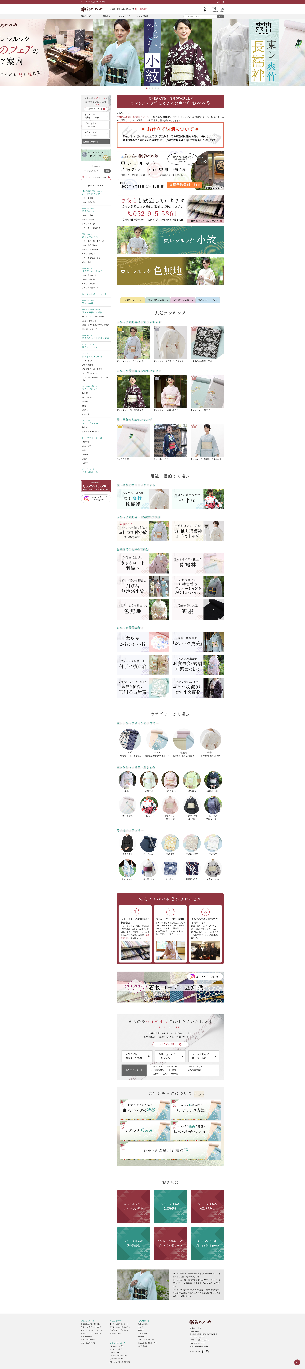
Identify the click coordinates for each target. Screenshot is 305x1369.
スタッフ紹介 (142, 1333)
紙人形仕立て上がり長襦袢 (93, 316)
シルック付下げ (88, 224)
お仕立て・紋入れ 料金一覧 (165, 1074)
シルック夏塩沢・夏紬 (91, 258)
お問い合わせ (142, 1346)
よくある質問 (142, 16)
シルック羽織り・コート (92, 288)
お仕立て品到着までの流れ (92, 116)
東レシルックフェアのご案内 (120, 1362)
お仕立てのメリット (94, 109)
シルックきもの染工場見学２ (207, 1206)
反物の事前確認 (194, 1070)
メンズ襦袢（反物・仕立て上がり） (95, 378)
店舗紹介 (106, 16)
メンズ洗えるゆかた (90, 373)
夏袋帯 (85, 455)
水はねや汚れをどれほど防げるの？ (207, 1243)
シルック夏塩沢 (88, 284)
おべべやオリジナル (90, 432)
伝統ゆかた (86, 410)
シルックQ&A (114, 1352)
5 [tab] (158, 88)
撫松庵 (85, 393)
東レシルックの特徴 (117, 1346)
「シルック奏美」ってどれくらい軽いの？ (170, 1243)
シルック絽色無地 (89, 245)
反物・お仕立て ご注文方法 (167, 1056)
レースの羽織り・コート (94, 294)
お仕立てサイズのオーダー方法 (93, 134)
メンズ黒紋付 (87, 365)
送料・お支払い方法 (88, 1340)
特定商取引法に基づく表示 (147, 1343)
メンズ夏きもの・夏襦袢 (92, 369)
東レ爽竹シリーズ (89, 329)
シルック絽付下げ (89, 254)
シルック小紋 (87, 198)
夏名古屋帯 (86, 446)
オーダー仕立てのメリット (119, 1324)
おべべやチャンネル (117, 1359)
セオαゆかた (87, 397)
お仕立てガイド (123, 16)
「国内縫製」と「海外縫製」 (165, 1070)
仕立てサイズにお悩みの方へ (165, 1066)
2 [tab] (149, 88)
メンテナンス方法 (116, 1349)
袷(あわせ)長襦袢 (89, 321)
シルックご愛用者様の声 (118, 1356)
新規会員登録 (142, 1324)
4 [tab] (155, 88)
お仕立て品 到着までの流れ (133, 1056)
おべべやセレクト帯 (92, 438)
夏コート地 (86, 262)
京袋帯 (85, 459)
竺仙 (84, 406)
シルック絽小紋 (88, 202)
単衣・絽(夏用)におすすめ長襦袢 (95, 325)
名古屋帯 (85, 442)
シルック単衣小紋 (89, 275)
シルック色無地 (88, 219)
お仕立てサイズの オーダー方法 (201, 1056)
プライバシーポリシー (146, 1340)
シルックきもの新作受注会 (133, 1243)
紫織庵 (85, 402)
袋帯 (84, 450)
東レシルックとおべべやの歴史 (133, 1206)
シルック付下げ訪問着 (91, 228)
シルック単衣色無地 (90, 249)
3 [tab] (152, 88)
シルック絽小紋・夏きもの (93, 241)
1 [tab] (146, 88)
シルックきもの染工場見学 (170, 1206)
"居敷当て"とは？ (195, 1066)
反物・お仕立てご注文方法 (92, 125)
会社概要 (141, 1336)
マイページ (142, 1327)
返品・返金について (88, 1343)
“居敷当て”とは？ (115, 1333)
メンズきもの (87, 360)
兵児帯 (85, 463)
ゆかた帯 (85, 414)
